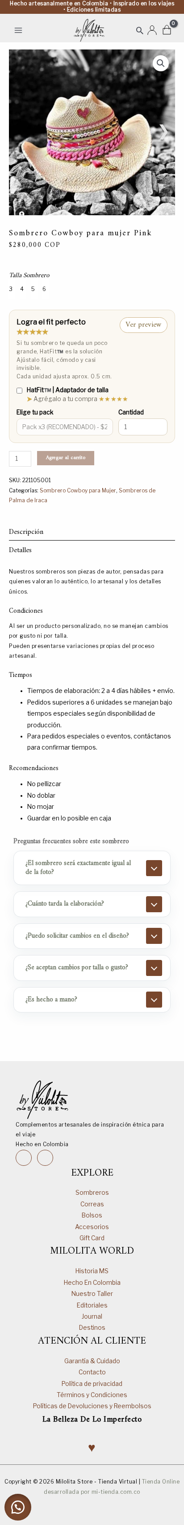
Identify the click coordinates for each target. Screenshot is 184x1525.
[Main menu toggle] (18, 30)
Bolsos (92, 1215)
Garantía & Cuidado (92, 1361)
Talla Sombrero (29, 276)
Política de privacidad (92, 1383)
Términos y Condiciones (92, 1394)
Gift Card (92, 1238)
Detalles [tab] (20, 550)
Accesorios (92, 1226)
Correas (92, 1204)
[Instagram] (24, 1158)
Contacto (92, 1372)
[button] (140, 30)
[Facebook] (45, 1158)
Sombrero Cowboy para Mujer (78, 490)
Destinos (92, 1327)
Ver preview (143, 325)
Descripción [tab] (26, 532)
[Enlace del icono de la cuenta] (152, 30)
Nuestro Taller (92, 1293)
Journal (92, 1316)
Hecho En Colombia (92, 1282)
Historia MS (92, 1271)
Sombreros (92, 1192)
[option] (12, 289)
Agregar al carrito (65, 458)
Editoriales (92, 1305)
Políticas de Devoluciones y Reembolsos (92, 1406)
